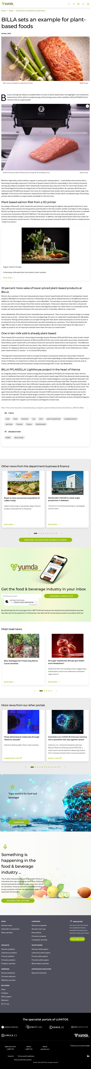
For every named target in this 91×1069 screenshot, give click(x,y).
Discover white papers (40, 949)
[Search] (69, 4)
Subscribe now (77, 939)
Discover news (6, 925)
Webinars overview (8, 980)
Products (4, 993)
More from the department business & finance (45, 540)
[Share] (73, 4)
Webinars (4, 1000)
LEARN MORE (19, 822)
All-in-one (5, 1004)
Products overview (8, 963)
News (3, 989)
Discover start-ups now (18, 900)
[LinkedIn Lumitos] (88, 1056)
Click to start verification (23, 602)
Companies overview (39, 940)
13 (59, 767)
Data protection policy (22, 1060)
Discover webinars (8, 973)
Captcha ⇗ (33, 604)
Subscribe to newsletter (61, 596)
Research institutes (39, 973)
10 (56, 533)
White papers (6, 996)
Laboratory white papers (41, 953)
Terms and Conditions (26, 1056)
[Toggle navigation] (88, 4)
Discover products (8, 949)
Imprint (11, 1056)
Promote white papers (40, 960)
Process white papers (40, 956)
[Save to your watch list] (83, 4)
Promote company (39, 936)
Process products (7, 956)
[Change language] (78, 4)
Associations (36, 932)
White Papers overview (40, 963)
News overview (6, 932)
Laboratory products (9, 953)
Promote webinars (8, 976)
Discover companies (39, 925)
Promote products (8, 960)
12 (57, 767)
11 (55, 767)
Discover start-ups (39, 929)
